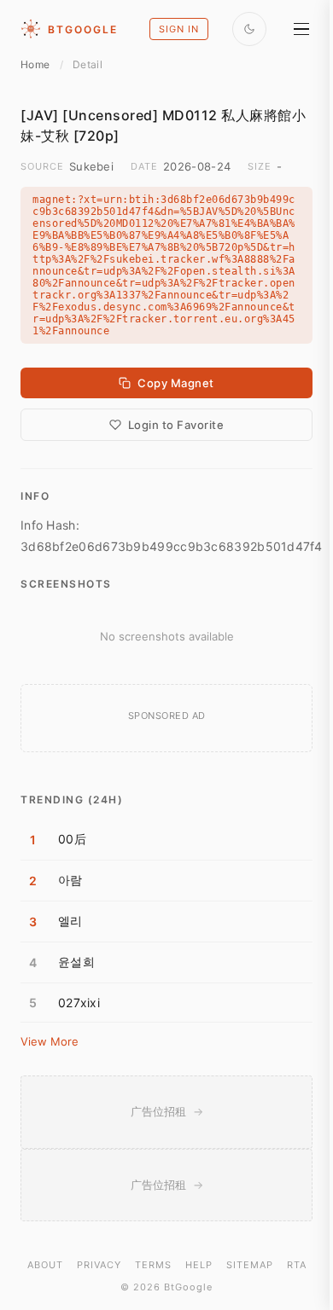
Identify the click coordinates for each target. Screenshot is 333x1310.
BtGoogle (83, 29)
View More (49, 1041)
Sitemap (249, 1265)
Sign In (179, 29)
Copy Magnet (175, 383)
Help (199, 1265)
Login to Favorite (176, 425)
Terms (153, 1265)
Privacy (99, 1265)
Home (35, 64)
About (45, 1265)
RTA (297, 1265)
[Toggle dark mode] (249, 29)
